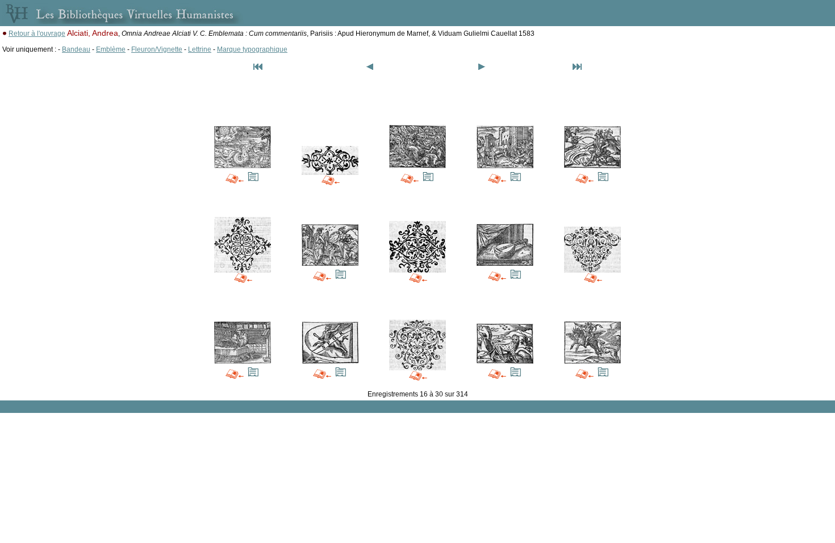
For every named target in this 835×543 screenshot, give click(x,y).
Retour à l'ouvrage (37, 33)
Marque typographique (252, 49)
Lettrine (199, 49)
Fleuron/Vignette (156, 49)
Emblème (111, 49)
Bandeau (76, 49)
